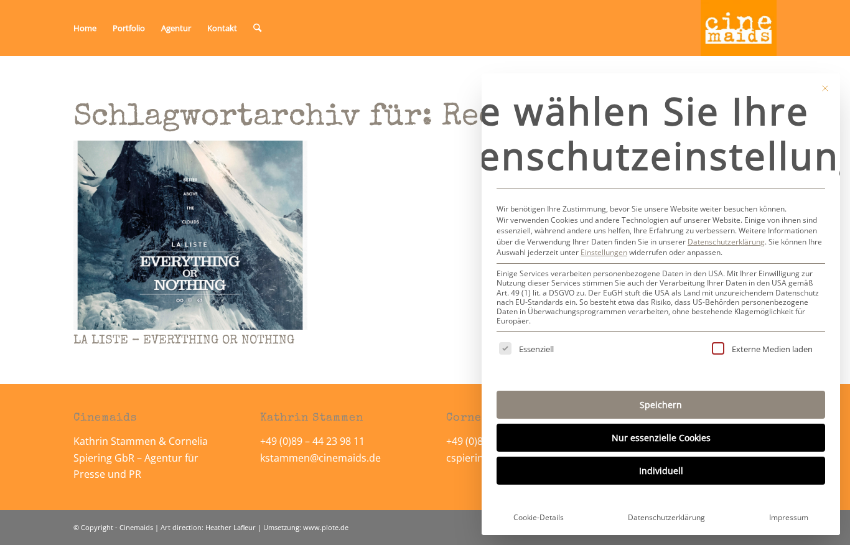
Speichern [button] (661, 405)
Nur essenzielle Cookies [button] (661, 438)
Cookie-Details (538, 517)
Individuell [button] (661, 471)
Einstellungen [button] (604, 252)
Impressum (788, 517)
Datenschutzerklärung (726, 241)
